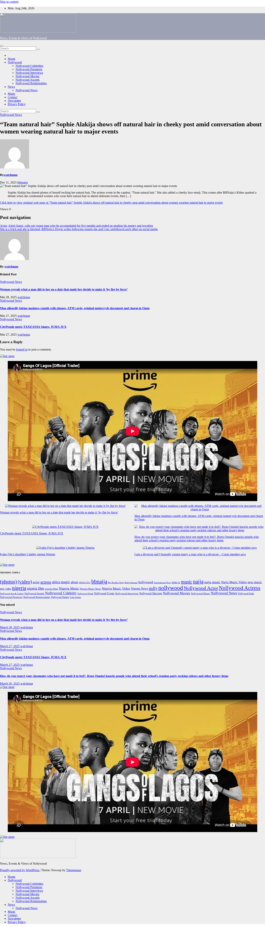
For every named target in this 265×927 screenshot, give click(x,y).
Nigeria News (139, 588)
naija (198, 581)
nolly (153, 588)
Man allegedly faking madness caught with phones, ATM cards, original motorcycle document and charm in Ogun (75, 308)
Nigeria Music (69, 588)
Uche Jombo (75, 597)
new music (255, 582)
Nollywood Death (85, 594)
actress (45, 582)
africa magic (61, 582)
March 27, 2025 (10, 646)
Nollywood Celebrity (61, 593)
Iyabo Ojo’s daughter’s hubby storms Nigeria (27, 554)
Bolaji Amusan (131, 583)
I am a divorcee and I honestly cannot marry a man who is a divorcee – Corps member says (190, 554)
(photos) (8, 581)
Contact (12, 97)
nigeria (19, 588)
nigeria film (35, 588)
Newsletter (14, 100)
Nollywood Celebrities (29, 65)
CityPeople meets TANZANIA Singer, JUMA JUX (33, 326)
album (74, 582)
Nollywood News (26, 90)
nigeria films (51, 588)
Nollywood (15, 62)
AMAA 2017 (85, 583)
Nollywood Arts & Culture (12, 593)
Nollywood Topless (60, 597)
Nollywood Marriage (150, 593)
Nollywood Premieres (29, 69)
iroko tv (175, 582)
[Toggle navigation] (1, 45)
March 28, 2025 (10, 627)
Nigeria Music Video (116, 588)
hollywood (145, 582)
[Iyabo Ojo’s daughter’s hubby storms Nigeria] (65, 548)
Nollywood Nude (246, 593)
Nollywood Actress (239, 588)
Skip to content (9, 1)
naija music (212, 582)
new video (5, 588)
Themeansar (73, 870)
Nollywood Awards (28, 79)
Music (11, 93)
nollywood (170, 588)
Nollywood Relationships (31, 83)
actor (36, 582)
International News (162, 583)
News (11, 86)
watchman (10, 175)
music (186, 581)
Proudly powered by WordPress (20, 870)
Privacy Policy (17, 104)
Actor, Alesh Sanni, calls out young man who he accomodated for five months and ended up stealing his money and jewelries (76, 225)
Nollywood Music (200, 593)
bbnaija (99, 581)
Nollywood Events (104, 593)
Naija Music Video (234, 582)
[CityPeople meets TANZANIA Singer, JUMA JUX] (65, 527)
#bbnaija (22, 182)
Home (11, 58)
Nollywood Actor (201, 588)
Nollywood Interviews (29, 72)
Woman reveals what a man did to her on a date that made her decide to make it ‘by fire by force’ (64, 289)
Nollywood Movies (27, 76)
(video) (25, 581)
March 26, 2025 (10, 683)
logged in (22, 349)
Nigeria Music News (90, 588)
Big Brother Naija (116, 582)
